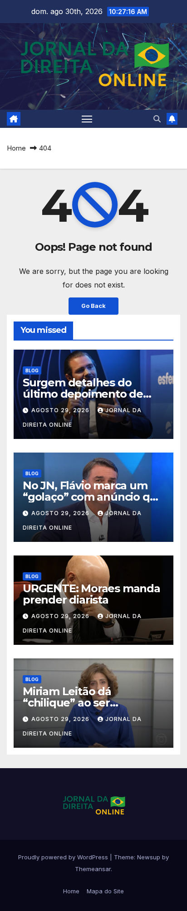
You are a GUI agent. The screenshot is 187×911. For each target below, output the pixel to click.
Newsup (148, 857)
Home (16, 148)
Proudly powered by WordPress (64, 857)
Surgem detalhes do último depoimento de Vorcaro (83, 394)
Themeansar (93, 868)
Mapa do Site (105, 891)
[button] (157, 118)
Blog (32, 370)
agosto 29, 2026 (61, 410)
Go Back (93, 305)
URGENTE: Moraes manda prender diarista (91, 594)
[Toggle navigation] (87, 118)
